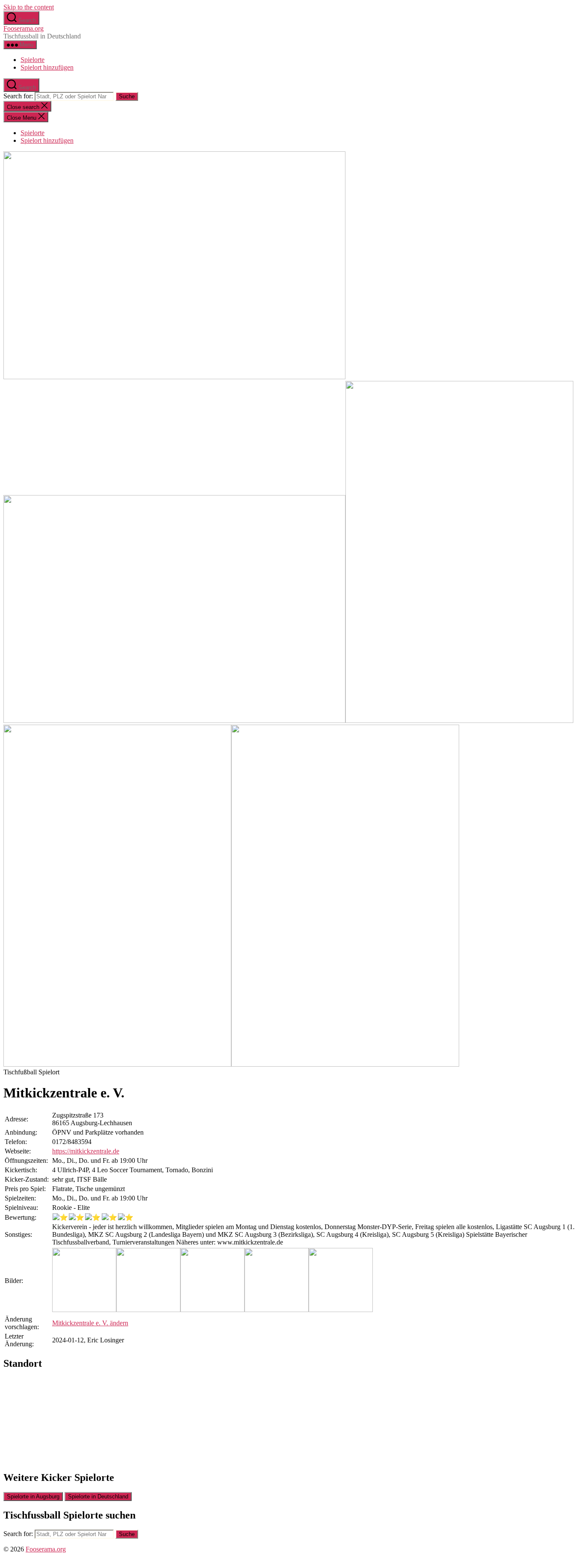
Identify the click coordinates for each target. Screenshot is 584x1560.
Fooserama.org (23, 28)
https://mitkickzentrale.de (85, 1151)
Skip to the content (28, 7)
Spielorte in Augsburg (33, 1496)
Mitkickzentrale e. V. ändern (90, 1323)
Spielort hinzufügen (47, 67)
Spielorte (32, 59)
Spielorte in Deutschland (98, 1496)
